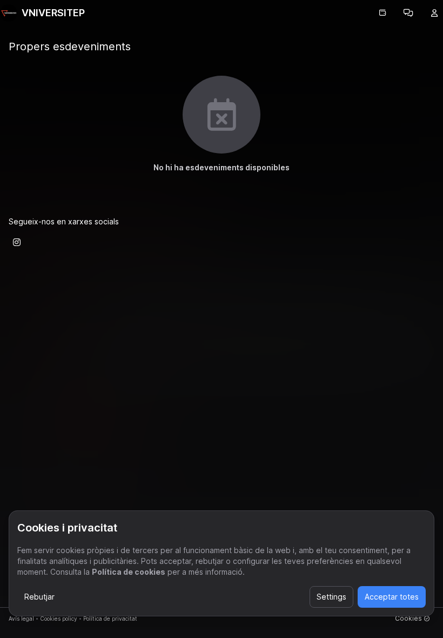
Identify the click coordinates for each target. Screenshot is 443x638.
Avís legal (21, 618)
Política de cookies (128, 571)
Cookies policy (58, 618)
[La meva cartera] (382, 13)
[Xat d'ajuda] (408, 13)
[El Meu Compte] (434, 13)
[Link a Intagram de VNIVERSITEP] (17, 242)
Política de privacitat (110, 618)
